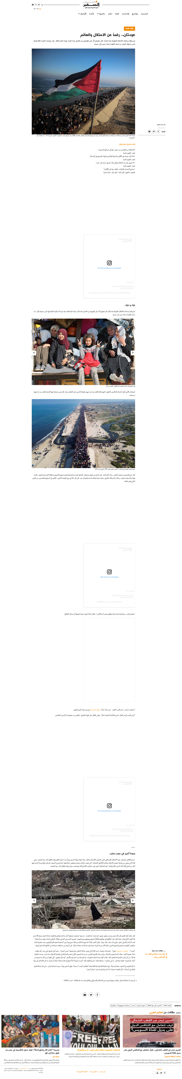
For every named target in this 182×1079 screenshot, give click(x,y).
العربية (40, 9)
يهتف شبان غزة (95, 710)
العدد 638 (167, 1005)
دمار (133, 1005)
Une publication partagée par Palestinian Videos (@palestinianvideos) (109, 293)
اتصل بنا (93, 1071)
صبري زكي (56, 1056)
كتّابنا (91, 13)
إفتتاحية (125, 13)
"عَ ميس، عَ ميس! (122, 951)
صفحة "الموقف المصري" (172, 1056)
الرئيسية (144, 13)
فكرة (117, 13)
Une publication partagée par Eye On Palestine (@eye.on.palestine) (109, 835)
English (34, 9)
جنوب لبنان (141, 1005)
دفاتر (110, 13)
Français (37, 9)
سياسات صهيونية (124, 1005)
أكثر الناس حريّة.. (159, 957)
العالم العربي (156, 1012)
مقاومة (113, 1005)
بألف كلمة (129, 28)
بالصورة (102, 13)
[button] (133, 353)
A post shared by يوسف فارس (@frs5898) (109, 602)
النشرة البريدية (82, 1071)
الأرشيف (83, 13)
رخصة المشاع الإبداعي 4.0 (23, 1068)
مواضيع (135, 13)
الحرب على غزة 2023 (154, 1005)
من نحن (102, 1071)
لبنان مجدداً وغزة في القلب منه (155, 954)
